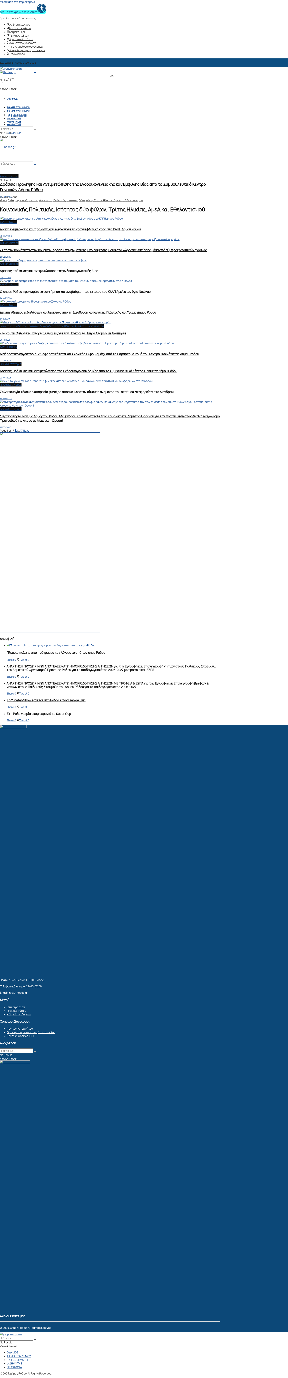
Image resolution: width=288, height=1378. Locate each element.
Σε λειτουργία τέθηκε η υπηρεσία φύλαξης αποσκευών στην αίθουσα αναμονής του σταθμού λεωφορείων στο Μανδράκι (87, 392)
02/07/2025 (5, 377)
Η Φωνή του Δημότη (19, 1014)
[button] (23, 12)
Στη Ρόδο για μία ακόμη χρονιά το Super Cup (39, 714)
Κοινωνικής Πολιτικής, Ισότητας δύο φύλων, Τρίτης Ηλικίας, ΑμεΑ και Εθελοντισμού (91, 200)
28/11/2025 (5, 339)
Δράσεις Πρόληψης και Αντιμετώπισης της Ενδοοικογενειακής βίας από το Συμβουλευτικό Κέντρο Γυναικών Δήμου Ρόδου (88, 371)
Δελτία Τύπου (8, 222)
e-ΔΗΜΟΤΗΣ (14, 124)
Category (14, 200)
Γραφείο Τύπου (16, 1011)
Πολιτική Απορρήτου (20, 1028)
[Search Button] (35, 72)
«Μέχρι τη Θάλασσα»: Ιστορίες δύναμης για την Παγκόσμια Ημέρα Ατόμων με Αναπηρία (63, 333)
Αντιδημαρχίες (9, 176)
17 (21, 430)
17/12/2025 (5, 319)
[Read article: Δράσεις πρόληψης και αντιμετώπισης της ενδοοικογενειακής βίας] (110, 260)
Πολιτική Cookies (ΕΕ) (20, 1036)
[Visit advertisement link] (50, 632)
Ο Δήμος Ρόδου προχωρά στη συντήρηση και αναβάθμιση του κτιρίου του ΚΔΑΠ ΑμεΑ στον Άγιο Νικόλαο (75, 291)
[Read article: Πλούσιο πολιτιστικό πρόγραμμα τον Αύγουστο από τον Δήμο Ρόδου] (113, 645)
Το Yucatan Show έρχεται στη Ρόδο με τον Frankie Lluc (46, 700)
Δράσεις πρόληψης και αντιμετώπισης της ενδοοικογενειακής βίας (49, 271)
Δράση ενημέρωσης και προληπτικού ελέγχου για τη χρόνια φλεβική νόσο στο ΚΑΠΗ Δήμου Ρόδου (70, 229)
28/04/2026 (6, 236)
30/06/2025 (6, 398)
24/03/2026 (6, 298)
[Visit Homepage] (8, 72)
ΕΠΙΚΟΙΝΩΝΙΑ (14, 133)
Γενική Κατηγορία (11, 364)
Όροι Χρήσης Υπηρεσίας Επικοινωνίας (31, 1032)
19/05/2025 (5, 427)
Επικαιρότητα (16, 1007)
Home (3, 200)
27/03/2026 (5, 277)
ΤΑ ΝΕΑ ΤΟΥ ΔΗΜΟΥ (18, 107)
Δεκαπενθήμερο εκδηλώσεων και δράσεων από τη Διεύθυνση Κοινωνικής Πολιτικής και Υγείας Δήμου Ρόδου (78, 312)
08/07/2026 (6, 197)
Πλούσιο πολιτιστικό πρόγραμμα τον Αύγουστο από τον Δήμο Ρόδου (56, 652)
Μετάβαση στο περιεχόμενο (17, 2)
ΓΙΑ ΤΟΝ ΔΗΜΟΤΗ (17, 115)
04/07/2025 (6, 360)
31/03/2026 (5, 256)
